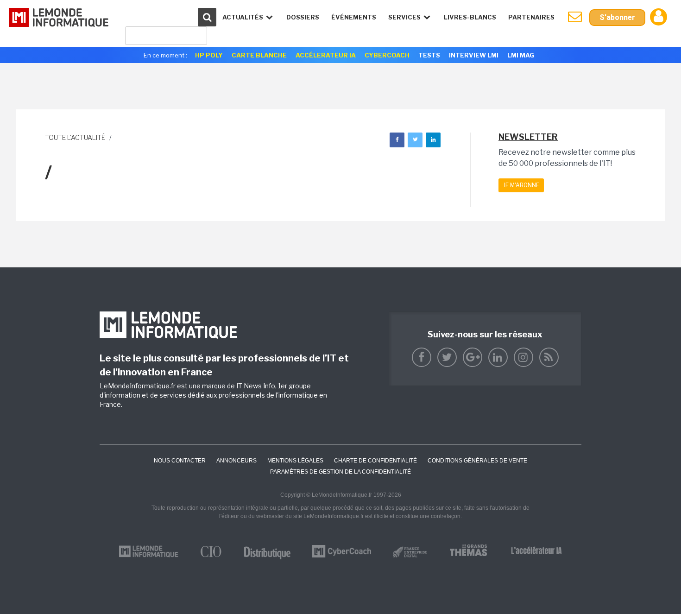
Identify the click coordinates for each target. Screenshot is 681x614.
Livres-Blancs (470, 17)
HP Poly (209, 55)
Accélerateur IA (326, 55)
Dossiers (302, 17)
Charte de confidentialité (375, 460)
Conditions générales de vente (477, 460)
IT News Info (255, 386)
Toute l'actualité (75, 137)
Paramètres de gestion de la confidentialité (340, 471)
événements (353, 17)
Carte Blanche (259, 55)
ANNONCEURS (236, 460)
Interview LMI (473, 55)
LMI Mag (520, 55)
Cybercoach (387, 55)
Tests (429, 55)
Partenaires (531, 17)
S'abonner (617, 17)
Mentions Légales (295, 460)
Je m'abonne (521, 185)
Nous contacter (180, 460)
